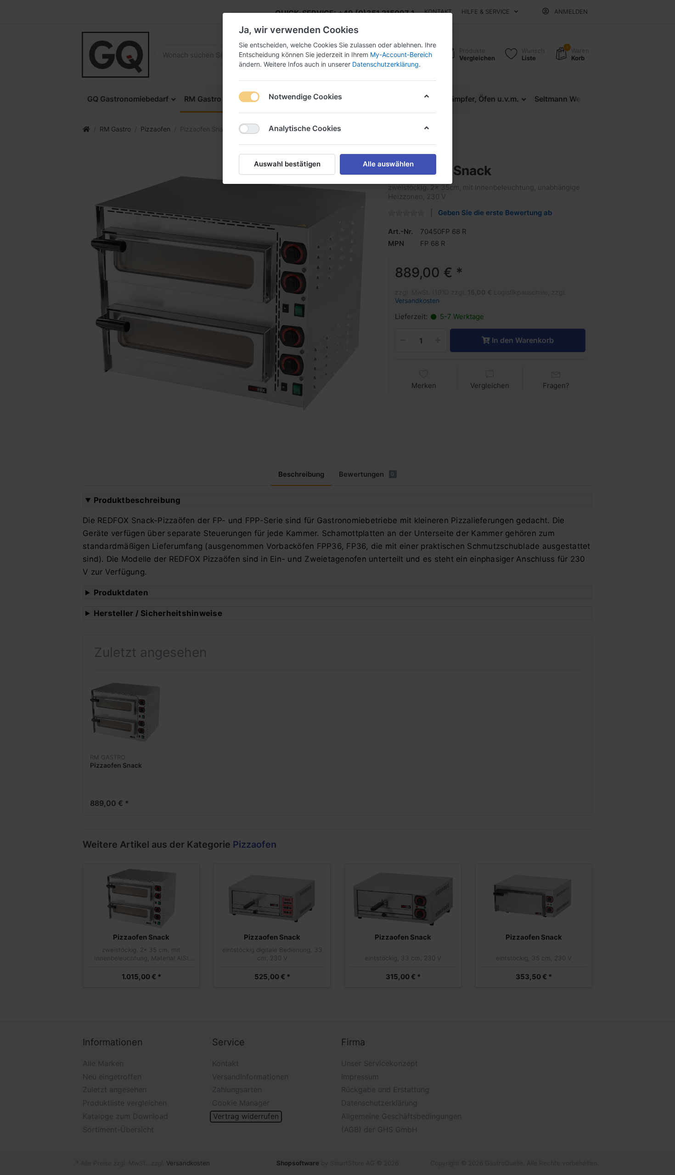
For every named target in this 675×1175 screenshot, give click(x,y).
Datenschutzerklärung (385, 64)
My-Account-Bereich (401, 54)
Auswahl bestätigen (287, 164)
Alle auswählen (388, 164)
